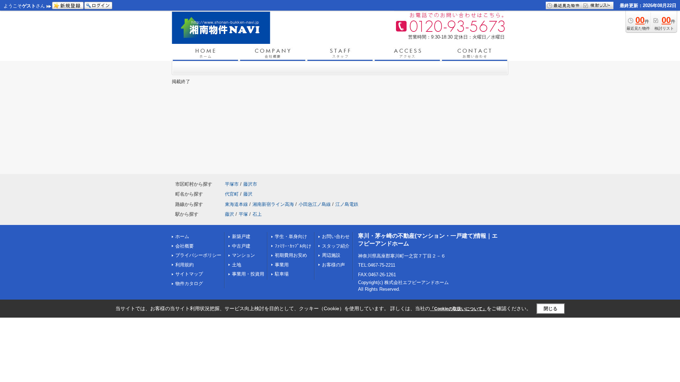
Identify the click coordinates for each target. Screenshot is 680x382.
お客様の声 (333, 264)
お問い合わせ (336, 236)
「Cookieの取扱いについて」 (458, 308)
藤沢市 (250, 184)
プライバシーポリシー (198, 255)
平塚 (243, 214)
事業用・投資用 (248, 274)
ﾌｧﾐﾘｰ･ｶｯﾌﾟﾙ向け (293, 246)
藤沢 (248, 194)
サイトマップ (189, 274)
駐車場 (282, 274)
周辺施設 (331, 255)
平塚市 (232, 184)
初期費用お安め (291, 255)
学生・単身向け (291, 236)
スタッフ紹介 (336, 246)
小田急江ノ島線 (315, 204)
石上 (257, 214)
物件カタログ (189, 283)
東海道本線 (236, 204)
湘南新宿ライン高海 (273, 204)
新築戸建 (241, 236)
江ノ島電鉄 (346, 204)
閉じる (550, 308)
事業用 (282, 264)
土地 (236, 264)
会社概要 (184, 246)
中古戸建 (241, 246)
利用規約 (184, 264)
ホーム (182, 236)
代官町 (232, 194)
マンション (243, 255)
